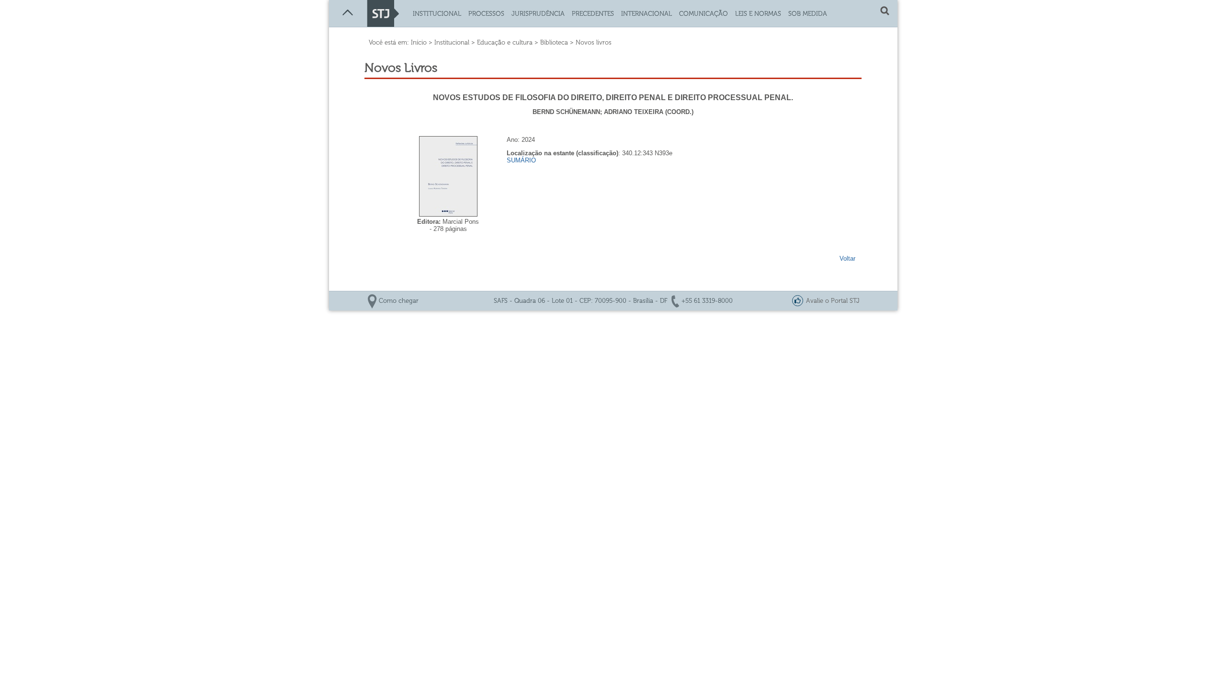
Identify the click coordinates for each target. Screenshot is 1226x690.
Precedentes (593, 13)
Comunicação (703, 13)
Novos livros (594, 42)
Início (419, 42)
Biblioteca (554, 42)
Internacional (646, 13)
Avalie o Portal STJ (833, 300)
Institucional (437, 13)
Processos (486, 13)
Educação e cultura (505, 42)
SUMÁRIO (521, 160)
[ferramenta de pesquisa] (885, 13)
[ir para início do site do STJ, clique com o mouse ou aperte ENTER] (383, 24)
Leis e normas (758, 13)
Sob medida (807, 13)
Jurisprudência (538, 13)
